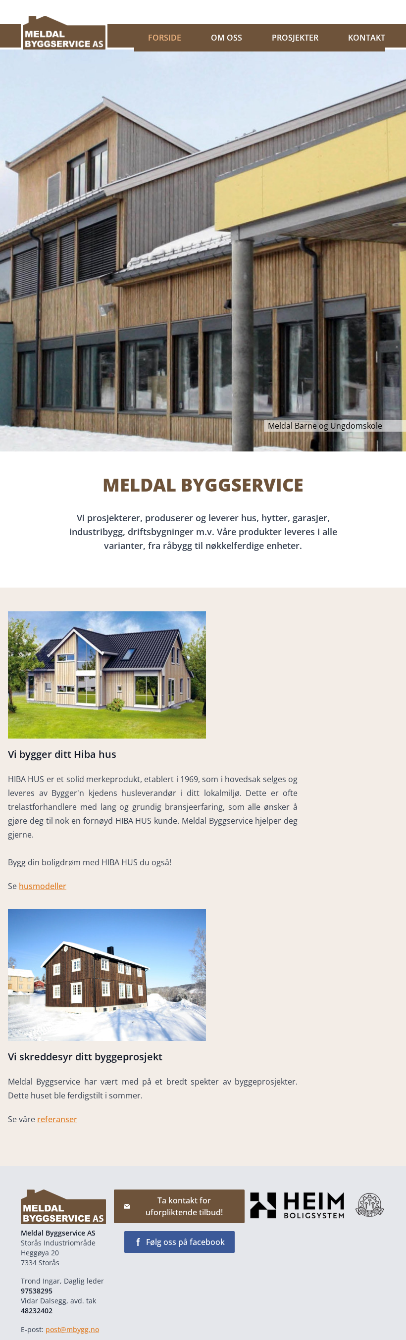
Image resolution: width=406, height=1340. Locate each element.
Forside (164, 37)
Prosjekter (295, 37)
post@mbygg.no (72, 1329)
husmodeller (42, 886)
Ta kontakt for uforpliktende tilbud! (184, 1206)
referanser (57, 1119)
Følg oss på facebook (185, 1242)
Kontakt (366, 37)
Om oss (226, 37)
